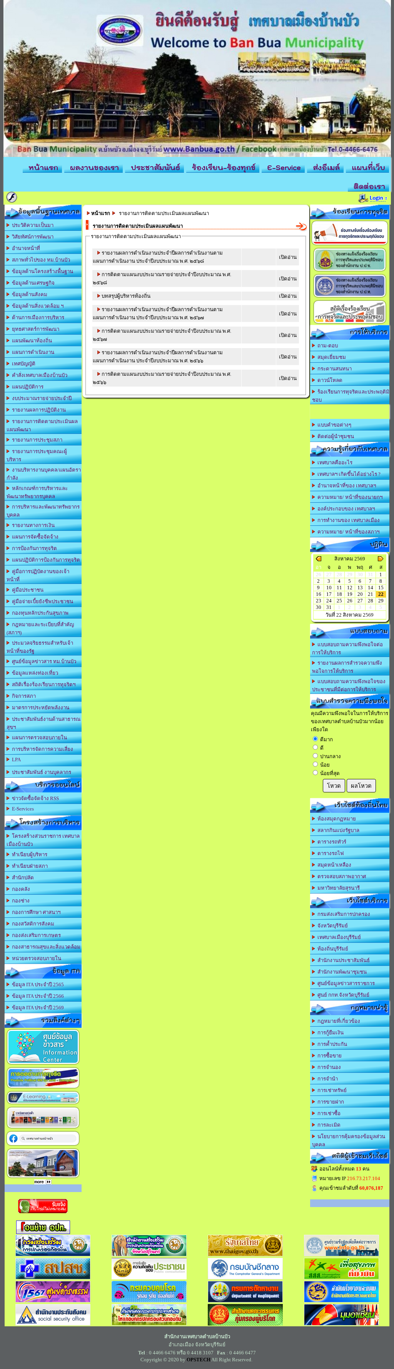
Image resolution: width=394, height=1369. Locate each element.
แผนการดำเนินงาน (32, 352)
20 (360, 594)
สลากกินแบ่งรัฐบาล (337, 830)
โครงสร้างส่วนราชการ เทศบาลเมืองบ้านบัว (43, 840)
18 (339, 594)
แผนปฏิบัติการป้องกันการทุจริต (45, 560)
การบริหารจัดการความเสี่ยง (41, 749)
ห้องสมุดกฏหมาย (335, 819)
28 (370, 601)
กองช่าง (20, 901)
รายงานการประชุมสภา (36, 440)
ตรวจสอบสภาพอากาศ (340, 876)
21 (370, 594)
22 (381, 594)
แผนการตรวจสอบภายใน (38, 737)
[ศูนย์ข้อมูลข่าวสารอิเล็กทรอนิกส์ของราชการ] (43, 1064)
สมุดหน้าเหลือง (333, 865)
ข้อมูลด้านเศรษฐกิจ (32, 283)
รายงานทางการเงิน (32, 525)
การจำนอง (328, 1067)
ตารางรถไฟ (329, 853)
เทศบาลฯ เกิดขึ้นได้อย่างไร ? (348, 474)
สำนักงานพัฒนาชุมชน (341, 972)
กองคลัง (20, 889)
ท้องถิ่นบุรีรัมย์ (331, 949)
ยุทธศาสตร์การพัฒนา (34, 329)
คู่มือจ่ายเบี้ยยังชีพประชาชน (41, 601)
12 (349, 587)
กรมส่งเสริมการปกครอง (342, 914)
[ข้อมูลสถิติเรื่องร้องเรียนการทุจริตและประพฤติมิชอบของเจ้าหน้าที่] (349, 323)
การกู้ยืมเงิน (329, 1033)
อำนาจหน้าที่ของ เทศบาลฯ (345, 486)
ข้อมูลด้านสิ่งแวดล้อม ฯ (36, 306)
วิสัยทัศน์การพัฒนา (31, 237)
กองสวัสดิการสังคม (32, 924)
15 (381, 587)
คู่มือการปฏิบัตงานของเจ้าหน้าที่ (38, 575)
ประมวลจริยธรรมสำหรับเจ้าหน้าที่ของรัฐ (40, 647)
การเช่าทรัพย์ (331, 1090)
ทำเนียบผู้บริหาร (28, 854)
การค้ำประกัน (331, 1044)
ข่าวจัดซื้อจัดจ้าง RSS (34, 798)
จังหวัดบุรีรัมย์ (331, 926)
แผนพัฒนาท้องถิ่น (31, 341)
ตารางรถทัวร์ (330, 842)
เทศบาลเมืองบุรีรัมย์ (338, 937)
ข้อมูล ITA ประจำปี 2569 (37, 1007)
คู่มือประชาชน (26, 590)
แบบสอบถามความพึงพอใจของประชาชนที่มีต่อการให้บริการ (349, 685)
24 (329, 601)
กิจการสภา (23, 696)
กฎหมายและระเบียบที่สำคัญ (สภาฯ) (40, 628)
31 (329, 607)
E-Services (22, 809)
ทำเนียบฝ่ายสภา (29, 866)
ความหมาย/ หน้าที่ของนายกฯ (348, 497)
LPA (15, 759)
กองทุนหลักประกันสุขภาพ (39, 613)
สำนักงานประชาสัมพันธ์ (342, 960)
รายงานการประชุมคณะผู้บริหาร (37, 455)
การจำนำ (326, 1079)
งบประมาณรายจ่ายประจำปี (41, 398)
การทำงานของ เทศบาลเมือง (347, 520)
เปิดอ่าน (288, 257)
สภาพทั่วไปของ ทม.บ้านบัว (40, 260)
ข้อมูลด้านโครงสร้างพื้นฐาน (41, 271)
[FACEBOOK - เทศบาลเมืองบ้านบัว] (43, 1145)
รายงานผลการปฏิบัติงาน (38, 410)
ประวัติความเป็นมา (31, 225)
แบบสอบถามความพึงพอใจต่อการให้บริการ (347, 648)
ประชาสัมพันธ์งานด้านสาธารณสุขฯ (43, 723)
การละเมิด (328, 1125)
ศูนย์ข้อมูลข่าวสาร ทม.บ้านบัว (43, 661)
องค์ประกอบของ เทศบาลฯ (345, 509)
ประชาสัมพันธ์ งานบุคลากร (40, 772)
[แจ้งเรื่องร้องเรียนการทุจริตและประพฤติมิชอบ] (349, 245)
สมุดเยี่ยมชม (330, 357)
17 (329, 594)
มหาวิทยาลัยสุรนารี (337, 888)
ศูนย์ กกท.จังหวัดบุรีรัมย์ (342, 995)
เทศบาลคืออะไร (333, 462)
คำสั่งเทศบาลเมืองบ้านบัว (38, 375)
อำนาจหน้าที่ (25, 248)
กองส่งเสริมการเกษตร (35, 935)
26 (349, 601)
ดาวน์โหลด (328, 380)
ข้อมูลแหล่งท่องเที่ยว (34, 673)
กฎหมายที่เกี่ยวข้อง (337, 1021)
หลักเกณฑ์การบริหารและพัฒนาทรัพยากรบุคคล (37, 492)
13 (360, 587)
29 (381, 601)
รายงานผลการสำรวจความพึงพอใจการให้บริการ (347, 667)
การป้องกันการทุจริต (33, 548)
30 (318, 607)
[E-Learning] (43, 1104)
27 (360, 601)
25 (339, 601)
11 (339, 587)
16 (318, 594)
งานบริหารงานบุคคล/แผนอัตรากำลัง (44, 474)
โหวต (334, 786)
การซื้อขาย (328, 1056)
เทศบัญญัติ (22, 364)
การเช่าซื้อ (328, 1113)
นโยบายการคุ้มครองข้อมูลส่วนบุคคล (348, 1140)
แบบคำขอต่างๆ (333, 425)
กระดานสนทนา (333, 369)
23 (318, 601)
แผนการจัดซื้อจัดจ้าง (34, 537)
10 (329, 587)
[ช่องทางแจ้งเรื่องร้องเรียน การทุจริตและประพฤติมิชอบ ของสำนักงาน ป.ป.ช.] (349, 271)
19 (349, 594)
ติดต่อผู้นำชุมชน (334, 436)
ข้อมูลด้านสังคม (28, 294)
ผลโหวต (361, 786)
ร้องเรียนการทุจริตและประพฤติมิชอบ (350, 396)
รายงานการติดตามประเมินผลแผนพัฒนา (42, 425)
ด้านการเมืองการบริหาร (37, 317)
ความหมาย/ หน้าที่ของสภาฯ (347, 532)
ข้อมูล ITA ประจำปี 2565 (37, 984)
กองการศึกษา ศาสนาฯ (35, 912)
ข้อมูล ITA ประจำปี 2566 (37, 996)
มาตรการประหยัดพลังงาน (39, 707)
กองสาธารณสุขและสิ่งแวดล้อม (45, 947)
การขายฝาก (329, 1102)
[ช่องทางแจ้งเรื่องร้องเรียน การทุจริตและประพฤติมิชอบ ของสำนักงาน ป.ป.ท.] (349, 297)
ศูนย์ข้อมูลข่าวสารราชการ (345, 983)
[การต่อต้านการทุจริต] (43, 1088)
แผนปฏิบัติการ (26, 387)
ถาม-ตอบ (326, 346)
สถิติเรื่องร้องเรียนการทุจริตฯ (42, 684)
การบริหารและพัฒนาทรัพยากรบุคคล (43, 511)
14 (370, 587)
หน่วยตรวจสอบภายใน (35, 958)
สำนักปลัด (22, 877)
